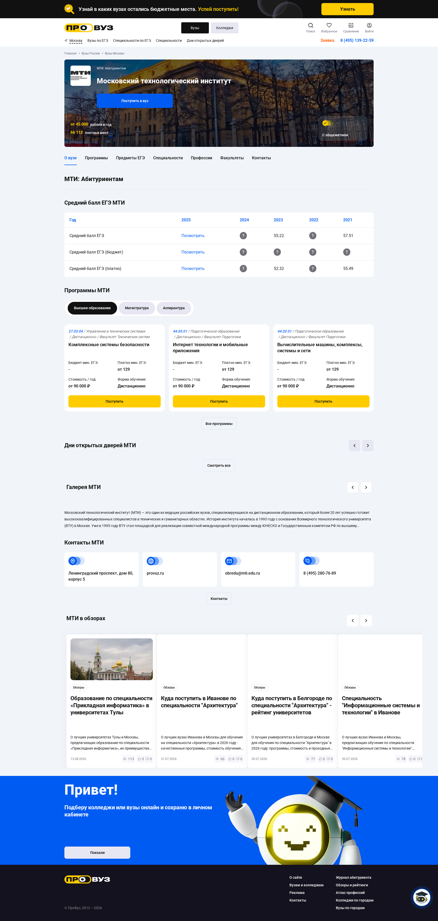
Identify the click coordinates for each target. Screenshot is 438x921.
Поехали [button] (97, 853)
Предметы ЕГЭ (130, 157)
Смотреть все (219, 465)
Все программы (219, 424)
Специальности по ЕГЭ (132, 40)
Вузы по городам (350, 908)
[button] (354, 445)
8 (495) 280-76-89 (315, 555)
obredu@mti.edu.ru (238, 555)
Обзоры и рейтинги (352, 885)
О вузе (70, 157)
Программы (96, 157)
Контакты (261, 157)
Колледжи (224, 28)
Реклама (297, 893)
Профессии (201, 157)
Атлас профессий (350, 893)
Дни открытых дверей (205, 40)
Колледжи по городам (355, 900)
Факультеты (232, 157)
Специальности (169, 40)
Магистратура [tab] (137, 308)
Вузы (195, 28)
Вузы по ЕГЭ (97, 40)
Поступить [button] (114, 401)
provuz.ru (151, 555)
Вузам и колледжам (306, 885)
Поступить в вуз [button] (134, 101)
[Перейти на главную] (88, 28)
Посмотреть (193, 235)
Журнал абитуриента (353, 877)
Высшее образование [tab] (92, 308)
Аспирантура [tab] (174, 308)
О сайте (295, 877)
